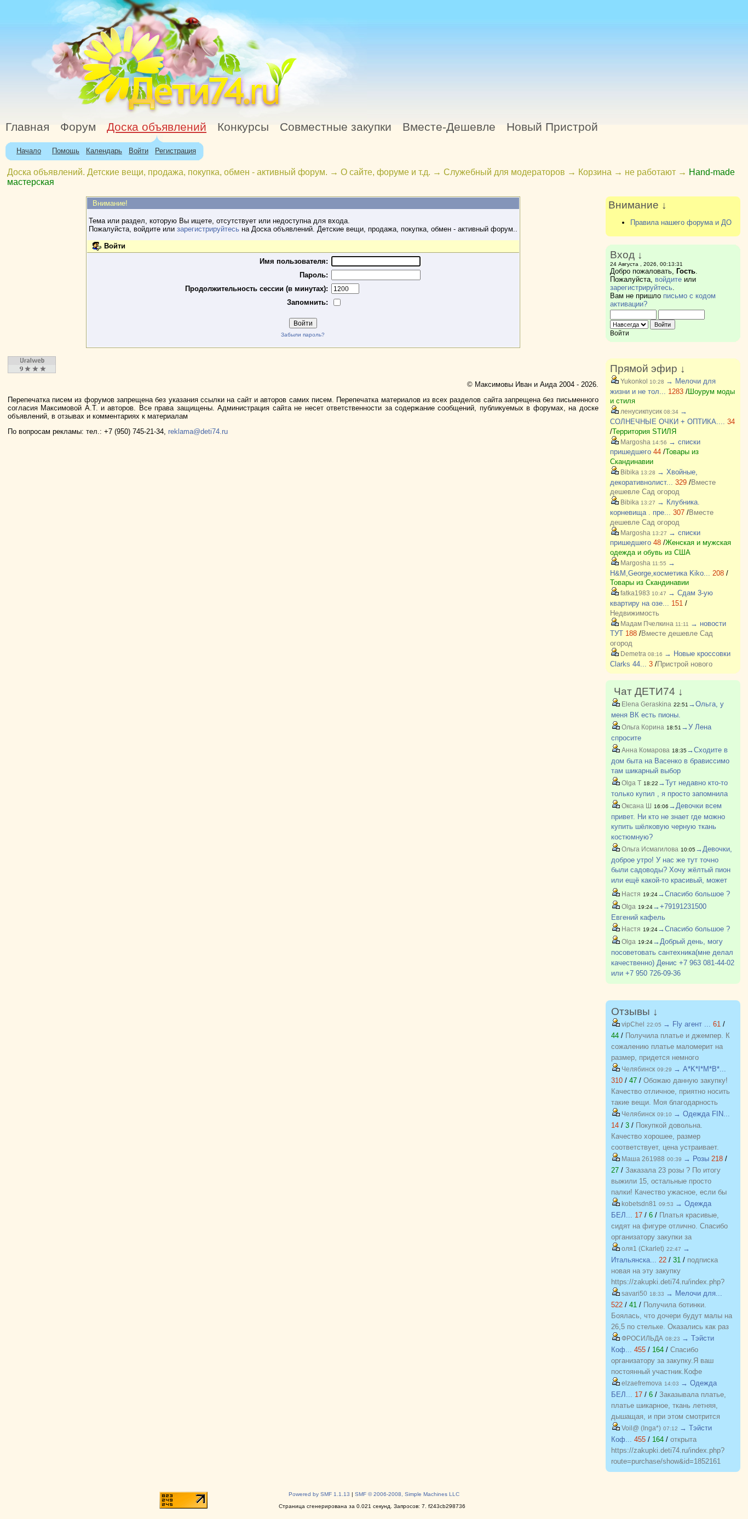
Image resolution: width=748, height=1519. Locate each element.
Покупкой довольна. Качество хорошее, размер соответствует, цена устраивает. (665, 1136)
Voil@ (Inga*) (640, 1428)
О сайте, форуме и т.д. (385, 172)
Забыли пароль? (303, 335)
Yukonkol (633, 381)
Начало (28, 151)
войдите (668, 279)
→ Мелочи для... (694, 1293)
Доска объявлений (156, 127)
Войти (138, 151)
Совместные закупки (336, 127)
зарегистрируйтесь (208, 229)
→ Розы (696, 1159)
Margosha (635, 442)
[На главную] (100, 112)
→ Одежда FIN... (702, 1114)
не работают (650, 172)
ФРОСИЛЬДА (641, 1338)
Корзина (595, 172)
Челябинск (637, 1069)
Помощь (65, 151)
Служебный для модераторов (504, 172)
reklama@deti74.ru (198, 431)
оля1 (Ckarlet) (642, 1249)
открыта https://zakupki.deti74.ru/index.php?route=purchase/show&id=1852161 (667, 1450)
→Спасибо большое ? (694, 894)
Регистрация (175, 151)
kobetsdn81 (638, 1204)
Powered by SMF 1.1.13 (319, 1494)
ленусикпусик (640, 411)
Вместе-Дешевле (449, 127)
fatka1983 (634, 593)
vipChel (632, 1024)
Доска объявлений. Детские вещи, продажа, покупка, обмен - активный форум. (167, 172)
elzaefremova (641, 1383)
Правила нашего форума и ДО (681, 222)
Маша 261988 (642, 1159)
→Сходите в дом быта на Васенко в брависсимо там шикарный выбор (670, 760)
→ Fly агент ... (687, 1024)
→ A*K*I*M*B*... (700, 1069)
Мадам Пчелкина (646, 624)
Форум (78, 127)
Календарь (104, 151)
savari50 (633, 1293)
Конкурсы (243, 127)
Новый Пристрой (552, 127)
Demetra (632, 654)
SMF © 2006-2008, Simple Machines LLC (407, 1494)
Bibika (629, 472)
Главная (27, 127)
